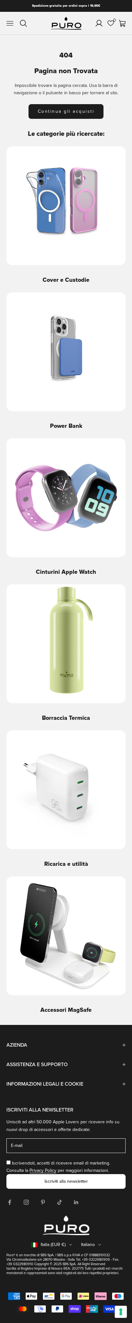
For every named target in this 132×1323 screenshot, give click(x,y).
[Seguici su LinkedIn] (76, 1202)
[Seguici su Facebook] (9, 1202)
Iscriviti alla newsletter (66, 1181)
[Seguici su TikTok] (59, 1202)
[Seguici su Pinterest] (43, 1202)
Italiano (88, 1244)
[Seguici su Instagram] (26, 1202)
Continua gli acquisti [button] (66, 111)
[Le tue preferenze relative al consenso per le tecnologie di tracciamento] (121, 1312)
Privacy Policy (42, 1170)
